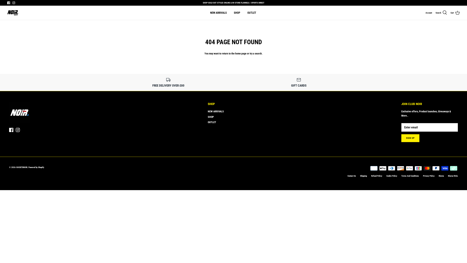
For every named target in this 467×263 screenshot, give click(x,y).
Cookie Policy (391, 176)
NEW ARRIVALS (218, 12)
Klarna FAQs (453, 176)
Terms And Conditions (410, 176)
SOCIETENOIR (21, 167)
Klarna (441, 176)
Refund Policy (376, 176)
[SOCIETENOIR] (12, 12)
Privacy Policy (429, 176)
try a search (256, 53)
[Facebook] (8, 2)
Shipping (363, 176)
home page (240, 53)
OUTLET (251, 12)
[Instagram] (13, 2)
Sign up (410, 138)
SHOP (237, 12)
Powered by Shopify (36, 167)
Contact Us (352, 176)
